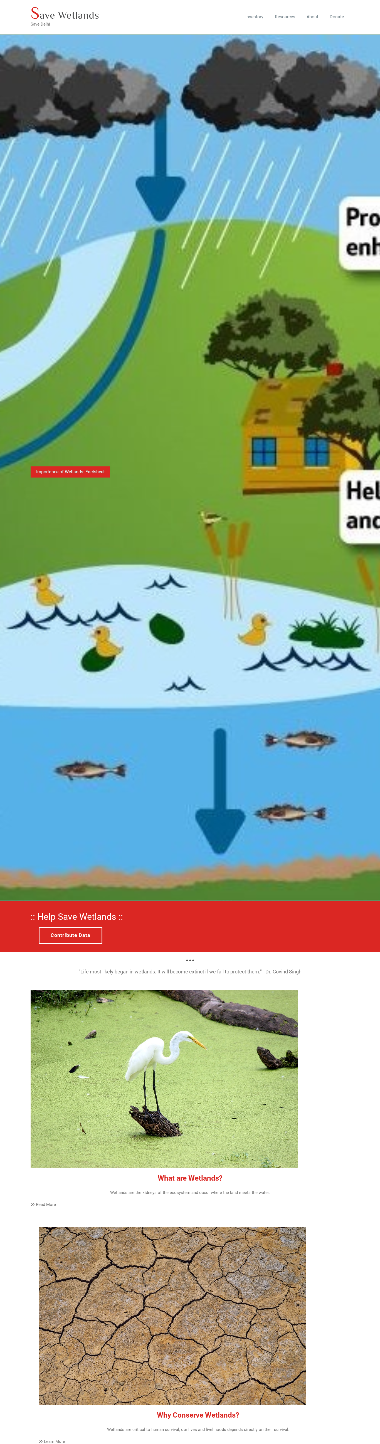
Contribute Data (70, 935)
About (312, 16)
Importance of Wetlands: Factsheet (70, 471)
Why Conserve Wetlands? (198, 1415)
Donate (337, 16)
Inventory (254, 16)
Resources (285, 16)
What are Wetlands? (190, 1178)
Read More (45, 1204)
